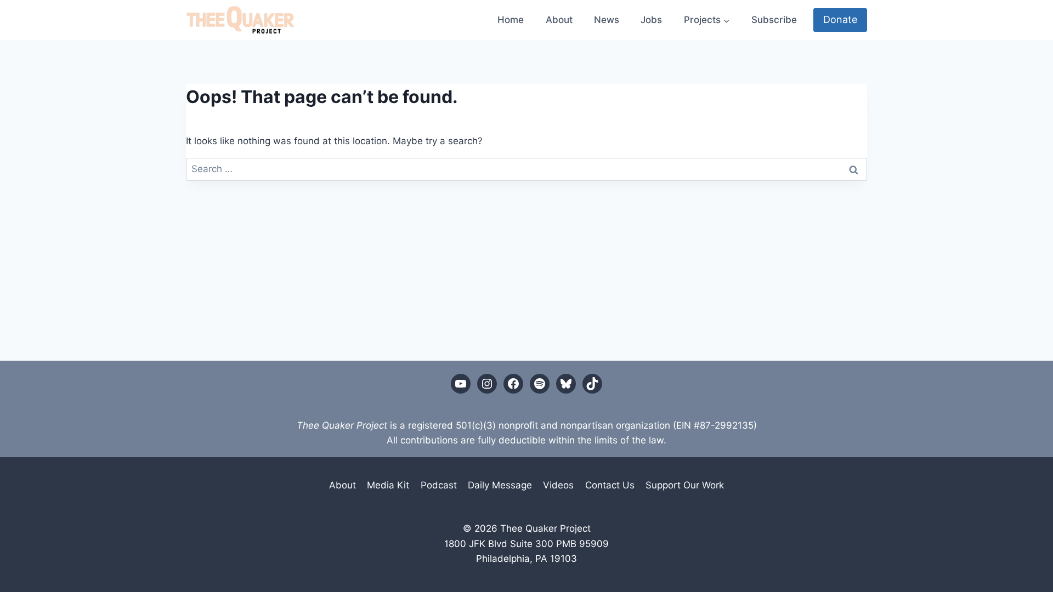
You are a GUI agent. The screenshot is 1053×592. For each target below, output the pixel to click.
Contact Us (610, 485)
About (559, 19)
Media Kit (388, 485)
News (606, 19)
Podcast (439, 485)
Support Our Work (685, 485)
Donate (840, 19)
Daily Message (500, 485)
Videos (558, 485)
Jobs (651, 19)
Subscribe (774, 19)
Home (510, 19)
